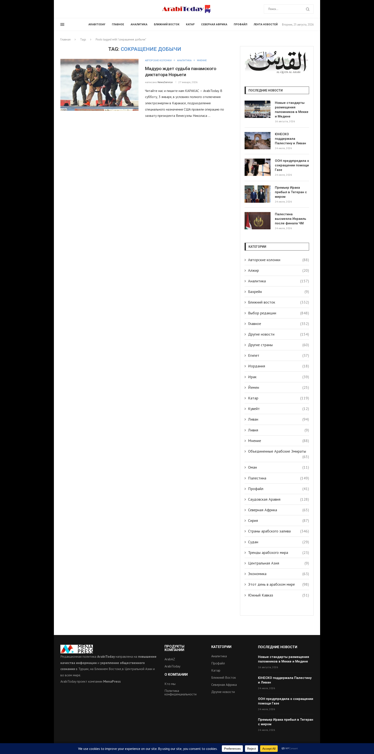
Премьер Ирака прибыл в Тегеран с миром (291, 192)
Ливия (278, 430)
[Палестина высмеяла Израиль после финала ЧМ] (258, 220)
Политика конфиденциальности (180, 692)
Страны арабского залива (278, 531)
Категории (221, 647)
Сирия (278, 520)
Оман (278, 467)
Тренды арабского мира (278, 552)
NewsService (165, 82)
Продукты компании (174, 648)
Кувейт (278, 408)
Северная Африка (214, 24)
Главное (118, 24)
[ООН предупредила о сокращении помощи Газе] (258, 167)
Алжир (278, 270)
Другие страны (278, 344)
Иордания (278, 365)
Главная (65, 39)
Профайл (240, 24)
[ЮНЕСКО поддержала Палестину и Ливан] (258, 140)
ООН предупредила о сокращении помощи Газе (292, 165)
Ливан (278, 419)
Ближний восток (166, 24)
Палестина (278, 478)
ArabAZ (169, 659)
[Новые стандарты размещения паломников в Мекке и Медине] (258, 109)
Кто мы (170, 683)
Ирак (278, 376)
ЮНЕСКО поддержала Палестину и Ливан (290, 138)
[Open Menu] (62, 24)
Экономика (278, 573)
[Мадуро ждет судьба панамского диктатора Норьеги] (99, 85)
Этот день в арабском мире (278, 584)
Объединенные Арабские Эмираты (278, 451)
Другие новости (278, 334)
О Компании (176, 674)
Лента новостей (266, 24)
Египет (278, 355)
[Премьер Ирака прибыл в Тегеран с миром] (258, 194)
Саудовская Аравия (278, 499)
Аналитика (139, 24)
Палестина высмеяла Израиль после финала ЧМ (290, 218)
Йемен (278, 387)
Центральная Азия (278, 563)
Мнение (278, 440)
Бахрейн (278, 291)
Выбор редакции (278, 312)
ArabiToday (96, 24)
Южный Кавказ (278, 595)
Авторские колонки (278, 259)
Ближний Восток (223, 677)
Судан (278, 541)
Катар (190, 24)
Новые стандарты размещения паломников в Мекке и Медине (291, 109)
